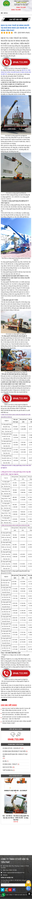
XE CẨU (5, 761)
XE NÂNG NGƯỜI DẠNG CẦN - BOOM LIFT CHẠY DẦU (15, 755)
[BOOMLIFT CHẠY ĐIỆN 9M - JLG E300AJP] (15, 784)
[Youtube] (10, 889)
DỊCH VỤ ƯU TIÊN (7, 767)
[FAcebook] (14, 889)
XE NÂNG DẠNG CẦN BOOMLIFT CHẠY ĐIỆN (14, 751)
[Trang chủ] (6, 3)
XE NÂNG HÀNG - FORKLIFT (10, 764)
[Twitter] (2, 889)
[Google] (6, 889)
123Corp (2, 896)
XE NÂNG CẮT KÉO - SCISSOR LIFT (12, 748)
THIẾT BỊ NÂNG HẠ (8, 770)
